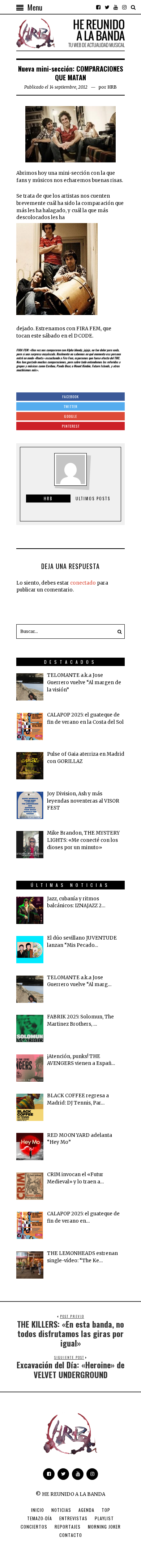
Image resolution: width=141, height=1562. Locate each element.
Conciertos (34, 1526)
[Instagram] (124, 7)
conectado (83, 583)
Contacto (70, 1535)
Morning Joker (104, 1526)
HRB (112, 87)
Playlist (104, 1518)
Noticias (61, 1510)
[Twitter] (107, 7)
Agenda (86, 1510)
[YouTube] (115, 7)
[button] (117, 631)
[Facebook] (98, 7)
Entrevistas (73, 1518)
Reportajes (68, 1526)
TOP (106, 1510)
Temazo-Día (39, 1518)
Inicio (37, 1510)
